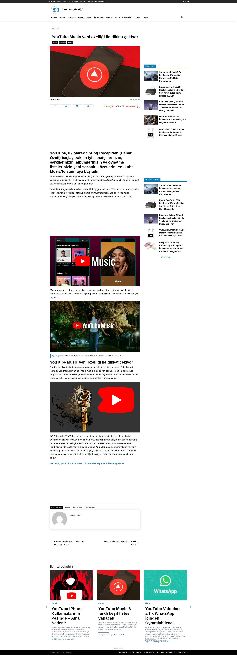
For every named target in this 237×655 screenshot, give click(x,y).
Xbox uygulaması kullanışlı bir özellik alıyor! (120, 542)
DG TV (117, 17)
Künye (59, 1)
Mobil (62, 17)
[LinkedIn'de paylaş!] (77, 106)
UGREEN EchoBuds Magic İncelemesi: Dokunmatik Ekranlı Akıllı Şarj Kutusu (171, 132)
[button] (46, 606)
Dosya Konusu (85, 17)
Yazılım (136, 17)
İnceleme (98, 17)
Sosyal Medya (73, 1)
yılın (114, 176)
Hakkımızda (51, 1)
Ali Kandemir (56, 639)
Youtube (67, 507)
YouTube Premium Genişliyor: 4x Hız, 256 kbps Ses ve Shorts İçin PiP (86, 356)
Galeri (109, 17)
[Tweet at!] (66, 106)
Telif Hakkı (83, 1)
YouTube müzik (90, 507)
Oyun (145, 17)
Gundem (62, 42)
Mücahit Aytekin (151, 635)
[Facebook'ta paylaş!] (55, 106)
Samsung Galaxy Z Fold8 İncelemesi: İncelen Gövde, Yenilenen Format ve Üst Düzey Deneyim (171, 106)
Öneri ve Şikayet (100, 1)
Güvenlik (126, 17)
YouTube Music (77, 507)
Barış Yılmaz (55, 99)
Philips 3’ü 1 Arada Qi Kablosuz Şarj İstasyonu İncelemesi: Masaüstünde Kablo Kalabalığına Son (171, 246)
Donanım (72, 17)
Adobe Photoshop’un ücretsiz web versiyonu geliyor (69, 542)
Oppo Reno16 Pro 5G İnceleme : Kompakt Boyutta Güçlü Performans (172, 120)
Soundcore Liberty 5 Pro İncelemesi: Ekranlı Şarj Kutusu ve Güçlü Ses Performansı (170, 76)
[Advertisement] (37, 44)
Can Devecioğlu (104, 635)
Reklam (90, 1)
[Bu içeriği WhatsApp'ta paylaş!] (88, 106)
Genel (55, 28)
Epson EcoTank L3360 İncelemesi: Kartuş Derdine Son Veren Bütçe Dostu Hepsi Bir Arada (172, 91)
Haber (54, 17)
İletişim (65, 1)
